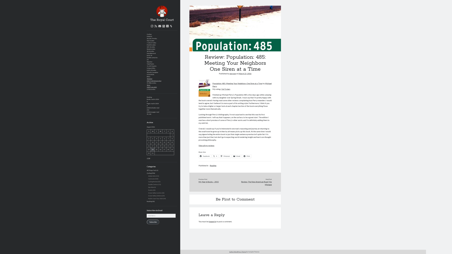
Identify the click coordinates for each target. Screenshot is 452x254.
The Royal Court (162, 20)
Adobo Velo (151, 176)
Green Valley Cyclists (154, 193)
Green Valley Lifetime (155, 196)
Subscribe (153, 222)
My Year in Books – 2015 (209, 182)
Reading (149, 201)
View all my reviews (206, 145)
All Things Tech (151, 170)
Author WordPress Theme (237, 252)
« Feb (148, 158)
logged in (212, 221)
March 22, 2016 (245, 73)
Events (150, 190)
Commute (151, 179)
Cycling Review (153, 182)
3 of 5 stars (225, 89)
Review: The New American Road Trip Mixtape (256, 183)
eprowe (233, 73)
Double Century (153, 184)
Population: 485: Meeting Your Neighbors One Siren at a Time (237, 83)
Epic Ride (151, 187)
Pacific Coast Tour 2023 (155, 198)
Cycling (149, 173)
